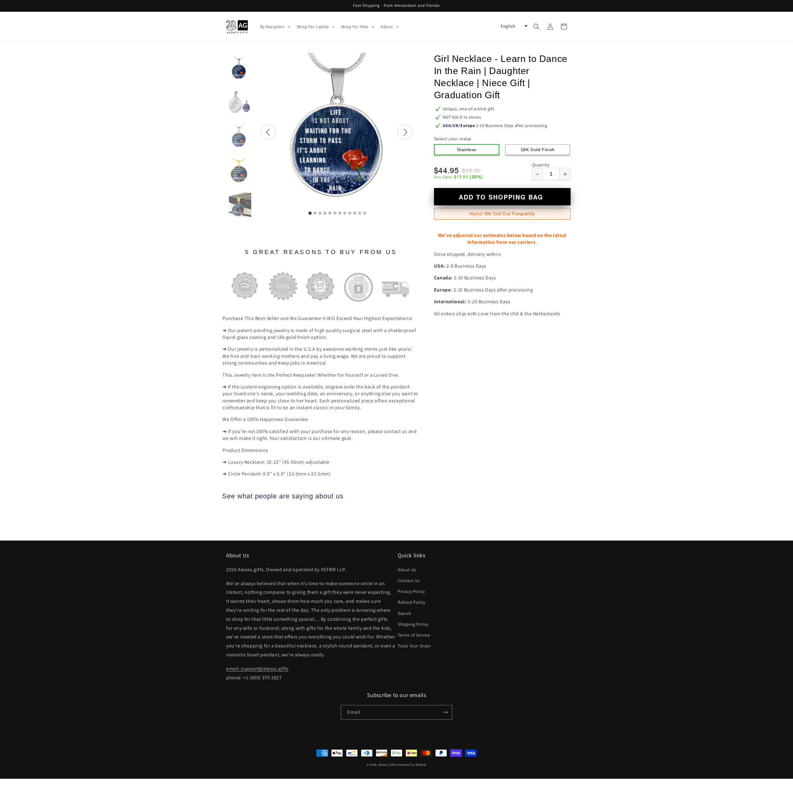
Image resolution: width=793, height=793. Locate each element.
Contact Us (409, 580)
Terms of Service (414, 635)
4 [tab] (324, 213)
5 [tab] (329, 213)
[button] (274, 26)
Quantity (541, 164)
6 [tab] (334, 213)
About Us (407, 569)
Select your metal (452, 138)
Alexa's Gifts (387, 765)
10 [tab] (354, 213)
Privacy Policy (411, 591)
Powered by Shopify (412, 765)
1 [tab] (310, 213)
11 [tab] (359, 213)
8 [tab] (344, 213)
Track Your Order (414, 646)
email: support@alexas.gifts (257, 668)
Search (404, 613)
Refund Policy (411, 602)
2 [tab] (315, 213)
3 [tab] (320, 213)
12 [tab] (364, 213)
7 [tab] (339, 213)
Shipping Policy (413, 624)
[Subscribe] (445, 712)
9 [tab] (349, 213)
